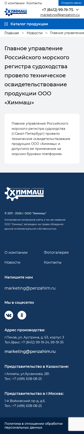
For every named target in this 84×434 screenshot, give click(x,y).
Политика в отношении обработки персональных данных (33, 425)
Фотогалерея (56, 252)
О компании (14, 3)
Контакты (34, 3)
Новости (12, 262)
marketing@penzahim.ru (60, 15)
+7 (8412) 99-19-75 (57, 10)
